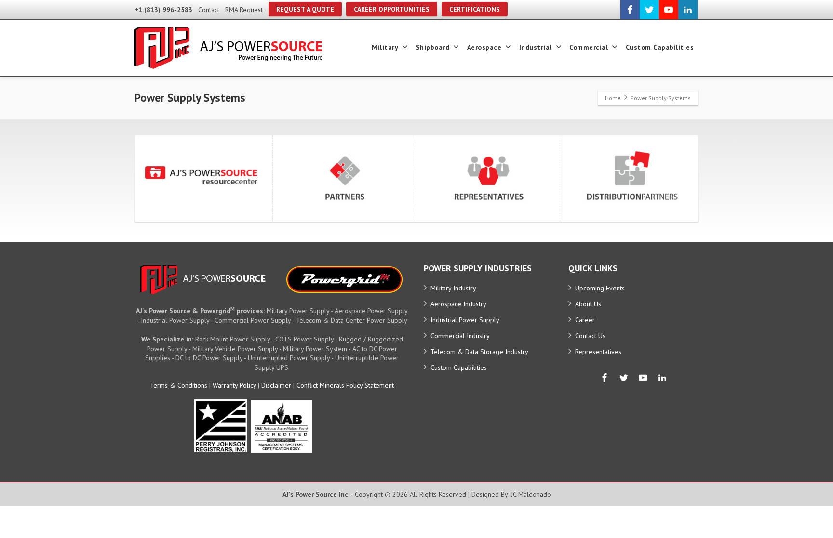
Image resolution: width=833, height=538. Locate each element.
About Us (588, 304)
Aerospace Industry (458, 304)
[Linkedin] (688, 9)
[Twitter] (649, 9)
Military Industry (453, 288)
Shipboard (433, 47)
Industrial (535, 47)
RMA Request (244, 9)
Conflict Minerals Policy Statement (345, 385)
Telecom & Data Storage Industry (479, 351)
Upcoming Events (600, 288)
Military (385, 47)
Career (585, 319)
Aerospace (484, 47)
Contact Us (590, 335)
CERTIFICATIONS (474, 9)
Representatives (598, 351)
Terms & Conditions (178, 385)
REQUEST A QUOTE (305, 9)
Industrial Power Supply (464, 319)
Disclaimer (276, 385)
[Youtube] (668, 9)
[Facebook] (630, 9)
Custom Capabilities (660, 47)
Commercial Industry (460, 335)
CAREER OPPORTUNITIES (392, 9)
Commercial (588, 47)
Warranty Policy (234, 385)
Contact (208, 9)
